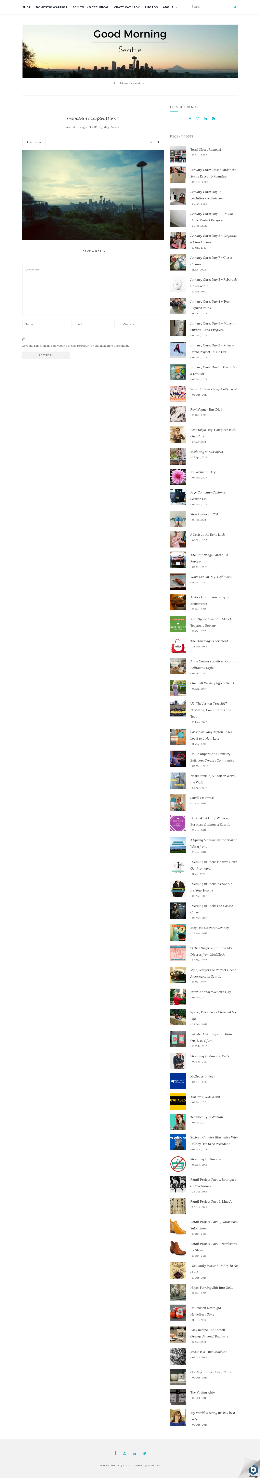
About (168, 7)
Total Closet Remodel (205, 149)
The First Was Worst (205, 1097)
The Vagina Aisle (202, 1392)
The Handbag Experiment (209, 641)
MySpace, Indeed (202, 1076)
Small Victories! (202, 798)
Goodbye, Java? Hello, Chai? (210, 1372)
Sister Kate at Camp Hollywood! (213, 389)
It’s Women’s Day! (203, 472)
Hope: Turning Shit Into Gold (211, 1287)
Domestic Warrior (51, 7)
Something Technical (91, 7)
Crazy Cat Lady (127, 7)
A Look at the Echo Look (207, 534)
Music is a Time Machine (208, 1352)
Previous (35, 142)
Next (154, 142)
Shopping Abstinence (205, 1159)
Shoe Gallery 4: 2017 (204, 514)
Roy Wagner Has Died (206, 409)
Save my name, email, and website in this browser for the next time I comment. (75, 345)
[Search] (235, 7)
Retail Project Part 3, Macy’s (211, 1201)
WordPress (153, 1465)
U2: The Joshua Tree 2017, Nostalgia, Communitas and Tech (210, 709)
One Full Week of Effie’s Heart (212, 683)
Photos (151, 7)
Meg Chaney (111, 127)
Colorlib (127, 1465)
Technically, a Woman (206, 1117)
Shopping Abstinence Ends (209, 1056)
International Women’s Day (210, 992)
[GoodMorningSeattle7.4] (93, 195)
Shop (26, 7)
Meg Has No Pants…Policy (209, 928)
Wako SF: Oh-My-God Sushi (211, 577)
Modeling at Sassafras (206, 452)
